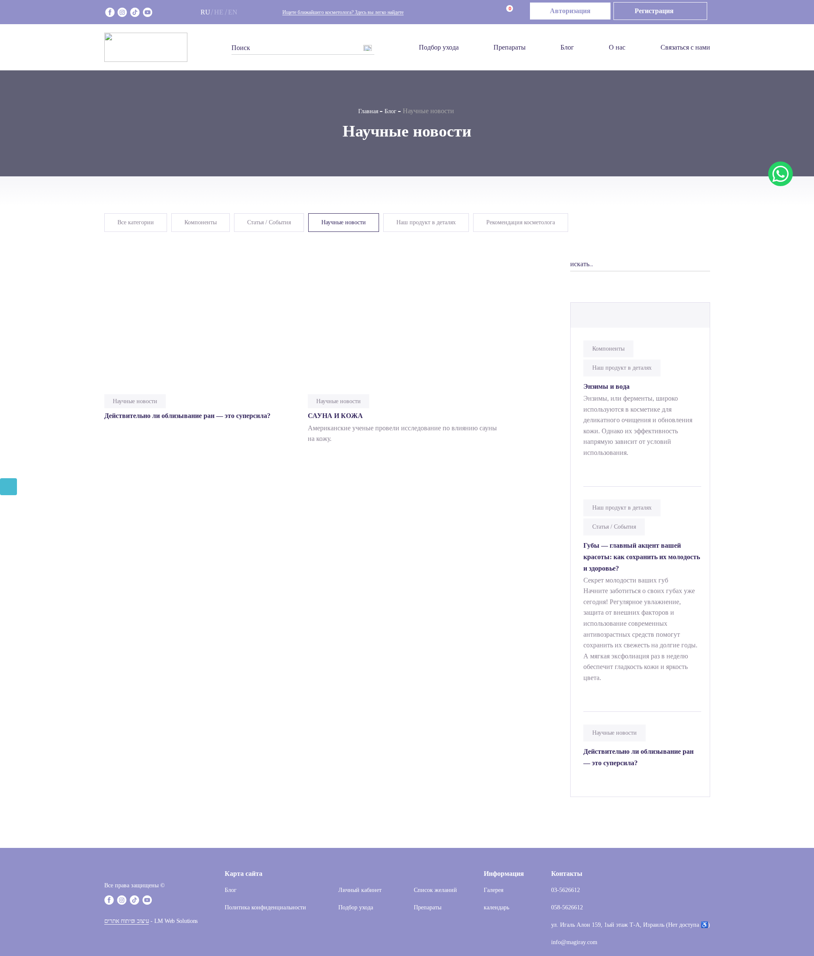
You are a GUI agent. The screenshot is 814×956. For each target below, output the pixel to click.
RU (205, 12)
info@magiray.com (574, 942)
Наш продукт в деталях (426, 222)
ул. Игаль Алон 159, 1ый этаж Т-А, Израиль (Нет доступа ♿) (630, 925)
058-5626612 (567, 907)
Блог (567, 47)
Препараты (509, 47)
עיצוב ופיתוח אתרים (126, 921)
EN (232, 12)
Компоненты (200, 222)
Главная (368, 111)
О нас (617, 47)
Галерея (493, 890)
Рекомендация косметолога (520, 222)
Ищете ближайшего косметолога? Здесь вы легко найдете (343, 12)
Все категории (135, 222)
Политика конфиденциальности (265, 907)
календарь (496, 907)
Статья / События (269, 222)
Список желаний (435, 890)
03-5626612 (565, 890)
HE (218, 12)
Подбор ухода (439, 47)
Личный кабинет (360, 890)
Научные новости (343, 222)
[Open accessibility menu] (8, 486)
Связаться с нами (685, 47)
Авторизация (570, 10)
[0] (497, 12)
